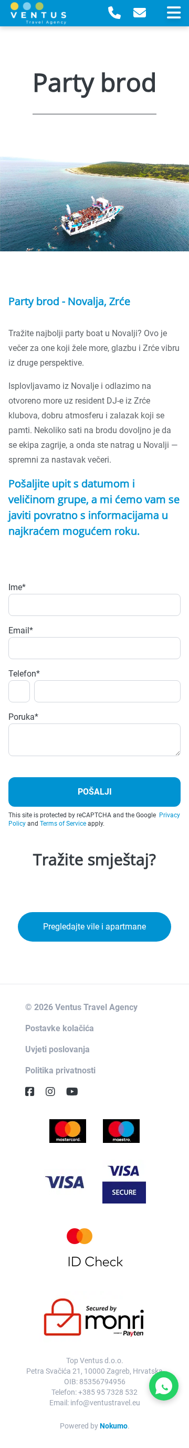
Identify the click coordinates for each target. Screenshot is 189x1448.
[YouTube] (76, 1091)
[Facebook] (34, 1091)
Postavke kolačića (59, 1028)
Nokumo (114, 1426)
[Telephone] (114, 13)
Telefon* (24, 674)
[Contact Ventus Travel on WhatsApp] (163, 1386)
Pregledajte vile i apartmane (94, 927)
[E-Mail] (139, 13)
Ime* (17, 587)
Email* (20, 630)
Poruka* (23, 717)
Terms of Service (63, 823)
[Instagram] (55, 1091)
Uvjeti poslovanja (57, 1049)
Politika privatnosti (60, 1070)
